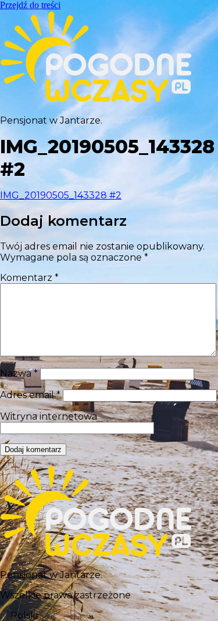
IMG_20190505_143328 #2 (60, 195)
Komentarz (29, 277)
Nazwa (19, 373)
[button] (109, 615)
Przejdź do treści (30, 5)
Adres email (30, 394)
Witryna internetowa (48, 416)
